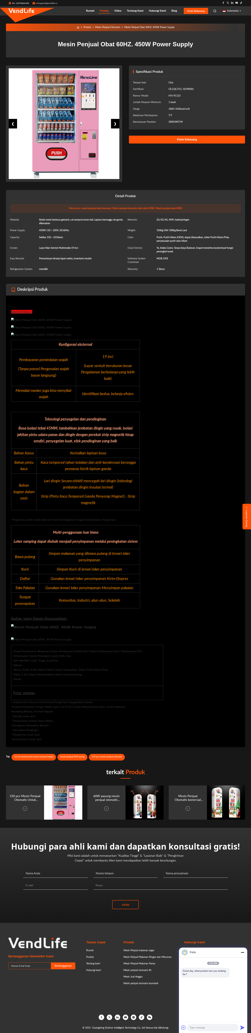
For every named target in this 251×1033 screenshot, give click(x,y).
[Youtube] (236, 3)
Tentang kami (135, 10)
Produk (104, 10)
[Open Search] (214, 10)
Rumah (90, 10)
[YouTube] (125, 1017)
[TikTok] (141, 1017)
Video (117, 10)
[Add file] (183, 1027)
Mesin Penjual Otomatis (107, 27)
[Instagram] (133, 1017)
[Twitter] (227, 3)
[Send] (242, 1027)
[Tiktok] (241, 3)
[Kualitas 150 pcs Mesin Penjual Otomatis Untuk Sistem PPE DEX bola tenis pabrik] (63, 802)
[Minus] (242, 952)
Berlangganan (63, 965)
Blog (174, 10)
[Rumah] (78, 27)
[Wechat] (149, 1017)
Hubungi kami (157, 10)
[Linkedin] (232, 3)
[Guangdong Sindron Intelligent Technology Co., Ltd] (21, 11)
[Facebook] (223, 3)
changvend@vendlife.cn (47, 3)
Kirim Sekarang (196, 11)
